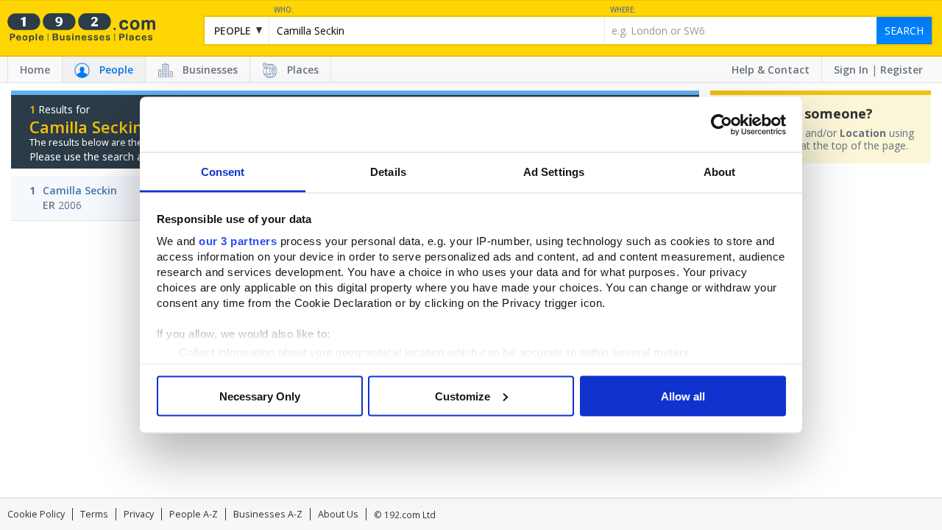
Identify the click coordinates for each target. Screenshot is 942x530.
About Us (338, 514)
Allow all (683, 395)
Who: (284, 10)
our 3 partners (238, 241)
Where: (623, 10)
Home (35, 70)
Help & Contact (771, 70)
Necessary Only (259, 395)
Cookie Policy (36, 514)
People (116, 70)
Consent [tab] (223, 172)
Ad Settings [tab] (553, 172)
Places (303, 70)
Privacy (139, 514)
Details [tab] (388, 172)
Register (901, 70)
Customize (462, 395)
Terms (94, 514)
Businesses (210, 70)
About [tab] (720, 172)
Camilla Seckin (80, 190)
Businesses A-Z (267, 514)
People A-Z (193, 514)
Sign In (851, 70)
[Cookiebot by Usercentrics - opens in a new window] (721, 124)
